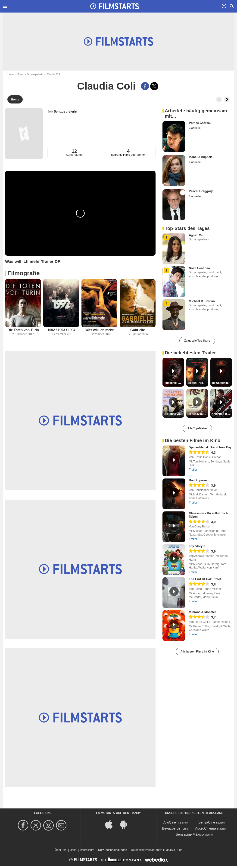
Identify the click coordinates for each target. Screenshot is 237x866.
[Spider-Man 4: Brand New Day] (173, 461)
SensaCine (206, 822)
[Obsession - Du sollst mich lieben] (173, 526)
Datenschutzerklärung (145, 850)
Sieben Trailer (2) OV (197, 383)
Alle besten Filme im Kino (197, 651)
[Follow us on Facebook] (24, 825)
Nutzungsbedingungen (112, 850)
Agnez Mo (196, 235)
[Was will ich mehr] (99, 303)
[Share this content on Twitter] (154, 86)
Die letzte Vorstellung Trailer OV (174, 414)
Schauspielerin (35, 74)
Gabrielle (137, 330)
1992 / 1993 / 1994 (61, 330)
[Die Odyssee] (173, 493)
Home (10, 74)
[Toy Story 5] (173, 559)
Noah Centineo (199, 268)
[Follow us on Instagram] (49, 825)
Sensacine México (190, 834)
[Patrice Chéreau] (173, 136)
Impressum (87, 850)
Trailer (193, 469)
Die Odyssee (198, 480)
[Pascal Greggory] (173, 204)
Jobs (73, 850)
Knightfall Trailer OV (222, 414)
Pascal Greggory (201, 191)
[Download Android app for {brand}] (125, 824)
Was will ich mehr (99, 330)
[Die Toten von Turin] (23, 303)
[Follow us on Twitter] (36, 825)
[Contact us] (62, 825)
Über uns (60, 850)
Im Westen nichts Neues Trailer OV (222, 383)
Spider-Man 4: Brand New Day (210, 447)
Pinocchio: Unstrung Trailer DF (174, 383)
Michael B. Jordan (202, 301)
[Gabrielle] (138, 303)
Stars (20, 74)
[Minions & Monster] (173, 625)
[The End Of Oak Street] (173, 592)
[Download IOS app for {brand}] (111, 824)
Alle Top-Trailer (197, 428)
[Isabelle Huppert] (173, 170)
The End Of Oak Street (205, 579)
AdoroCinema (205, 828)
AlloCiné (169, 822)
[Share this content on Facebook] (145, 86)
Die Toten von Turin (23, 330)
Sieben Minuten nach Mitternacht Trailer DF (197, 414)
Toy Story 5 (197, 546)
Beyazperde (171, 828)
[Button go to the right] (227, 99)
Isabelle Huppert (200, 157)
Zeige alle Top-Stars (197, 340)
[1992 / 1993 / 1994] (61, 303)
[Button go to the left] (219, 99)
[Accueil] (114, 6)
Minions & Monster (202, 612)
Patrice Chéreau (200, 123)
